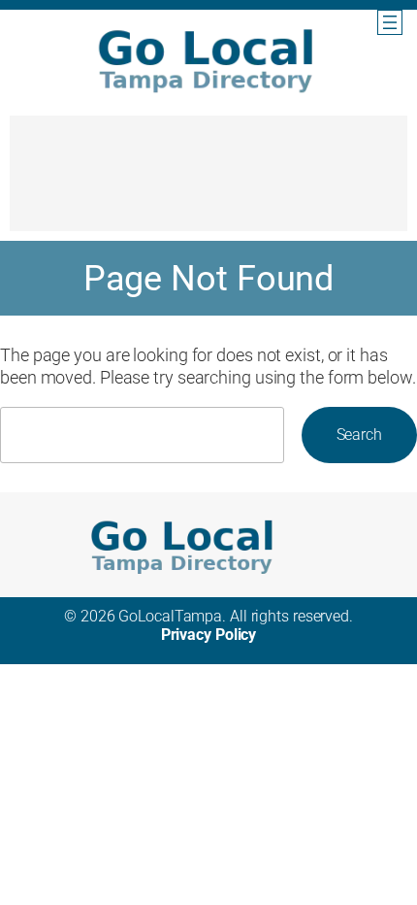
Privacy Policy (209, 634)
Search (359, 434)
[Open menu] (389, 22)
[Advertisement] (208, 182)
